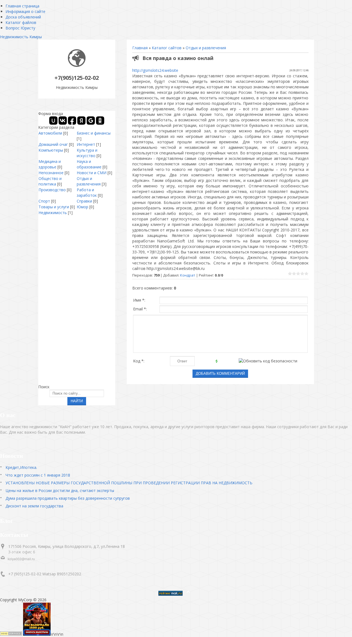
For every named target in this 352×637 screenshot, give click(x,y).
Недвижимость (52, 212)
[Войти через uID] (53, 120)
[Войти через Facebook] (72, 120)
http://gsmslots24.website (155, 70)
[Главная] (77, 65)
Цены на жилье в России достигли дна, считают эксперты (60, 490)
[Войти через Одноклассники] (100, 120)
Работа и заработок (87, 192)
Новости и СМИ (91, 172)
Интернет (86, 144)
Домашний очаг (53, 144)
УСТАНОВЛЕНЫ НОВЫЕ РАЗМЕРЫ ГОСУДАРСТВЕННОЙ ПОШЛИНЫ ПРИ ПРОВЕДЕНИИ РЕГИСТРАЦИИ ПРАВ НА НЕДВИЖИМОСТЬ (129, 482)
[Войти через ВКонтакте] (63, 120)
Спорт (44, 201)
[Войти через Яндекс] (81, 120)
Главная (140, 47)
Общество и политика (50, 181)
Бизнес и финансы (94, 133)
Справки (84, 201)
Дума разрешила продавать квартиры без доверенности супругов (68, 498)
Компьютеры (50, 150)
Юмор (82, 206)
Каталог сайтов (167, 47)
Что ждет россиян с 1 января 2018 (38, 475)
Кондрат (187, 275)
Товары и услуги (53, 206)
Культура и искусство (87, 152)
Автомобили (50, 133)
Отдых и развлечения (206, 47)
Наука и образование (89, 164)
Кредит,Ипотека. (21, 467)
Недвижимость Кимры (21, 36)
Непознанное (51, 172)
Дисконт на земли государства (34, 505)
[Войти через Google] (91, 120)
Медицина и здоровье (49, 164)
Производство (52, 189)
